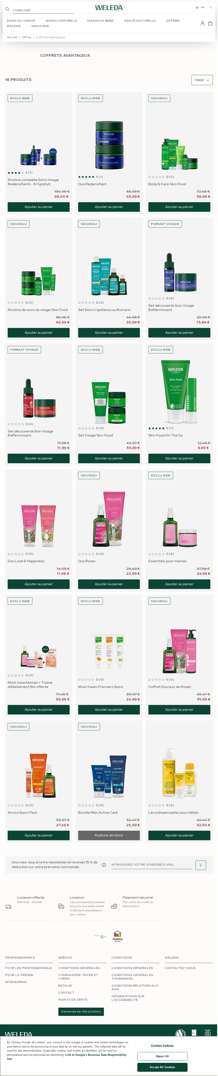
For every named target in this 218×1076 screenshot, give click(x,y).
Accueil (12, 37)
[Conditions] (103, 864)
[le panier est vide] (210, 23)
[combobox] (199, 80)
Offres (26, 37)
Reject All (162, 1056)
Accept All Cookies (162, 1067)
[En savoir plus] (180, 1034)
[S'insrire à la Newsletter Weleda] (200, 865)
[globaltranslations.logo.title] (109, 7)
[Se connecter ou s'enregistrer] (202, 23)
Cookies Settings (162, 1045)
